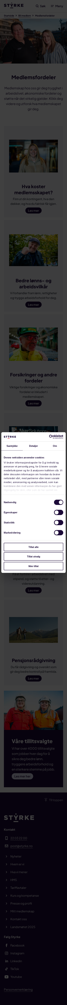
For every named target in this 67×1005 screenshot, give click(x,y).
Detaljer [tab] (33, 445)
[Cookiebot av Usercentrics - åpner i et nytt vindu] (49, 437)
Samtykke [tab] (12, 445)
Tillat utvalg (33, 556)
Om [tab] (55, 445)
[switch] (58, 512)
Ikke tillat (33, 566)
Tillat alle (33, 546)
